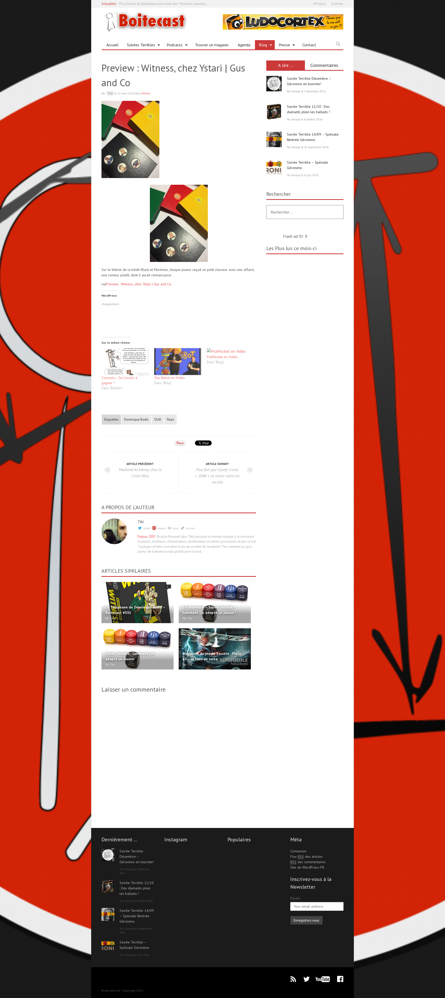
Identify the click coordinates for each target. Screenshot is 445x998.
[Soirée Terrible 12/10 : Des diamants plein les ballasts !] (274, 111)
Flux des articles (306, 856)
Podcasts (173, 45)
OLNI (157, 419)
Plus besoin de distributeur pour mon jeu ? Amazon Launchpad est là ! (169, 3)
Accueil (112, 44)
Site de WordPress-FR (307, 867)
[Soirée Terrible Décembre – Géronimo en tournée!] (274, 83)
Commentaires (324, 65)
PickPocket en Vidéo (222, 357)
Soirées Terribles (139, 45)
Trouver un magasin (211, 44)
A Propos (319, 4)
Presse (282, 45)
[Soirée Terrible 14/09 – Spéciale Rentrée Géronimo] (274, 139)
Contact (309, 44)
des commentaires (308, 862)
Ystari (170, 419)
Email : (295, 898)
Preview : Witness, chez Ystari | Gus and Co (138, 284)
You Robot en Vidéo (169, 377)
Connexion (298, 851)
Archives (337, 4)
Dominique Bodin (136, 419)
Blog (261, 45)
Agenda (244, 44)
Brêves (146, 93)
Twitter (146, 528)
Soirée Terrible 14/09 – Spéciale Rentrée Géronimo (136, 916)
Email (176, 528)
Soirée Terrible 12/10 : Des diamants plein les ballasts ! (136, 888)
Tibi (141, 521)
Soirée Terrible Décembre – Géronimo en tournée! (136, 856)
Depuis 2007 (146, 536)
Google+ (161, 528)
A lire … (285, 65)
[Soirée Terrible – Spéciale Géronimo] (274, 167)
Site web (190, 528)
